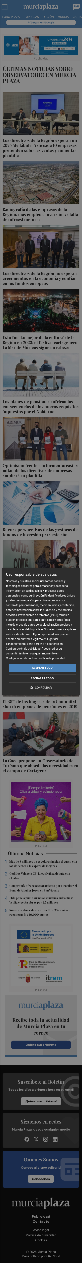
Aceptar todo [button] (42, 668)
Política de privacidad (52, 658)
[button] (41, 687)
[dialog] (41, 631)
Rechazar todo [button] (42, 678)
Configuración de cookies (21, 658)
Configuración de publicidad (23, 648)
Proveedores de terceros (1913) (38, 615)
